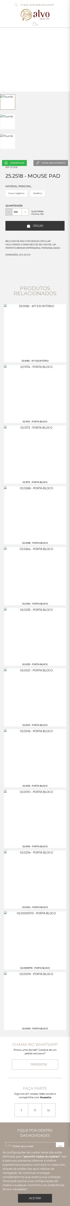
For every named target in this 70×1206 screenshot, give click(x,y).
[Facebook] (21, 1110)
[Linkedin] (48, 1110)
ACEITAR (35, 1198)
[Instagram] (35, 1110)
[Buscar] (18, 4)
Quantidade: (14, 205)
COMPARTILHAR (17, 163)
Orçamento (37, 24)
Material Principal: (18, 186)
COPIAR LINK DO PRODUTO (53, 163)
